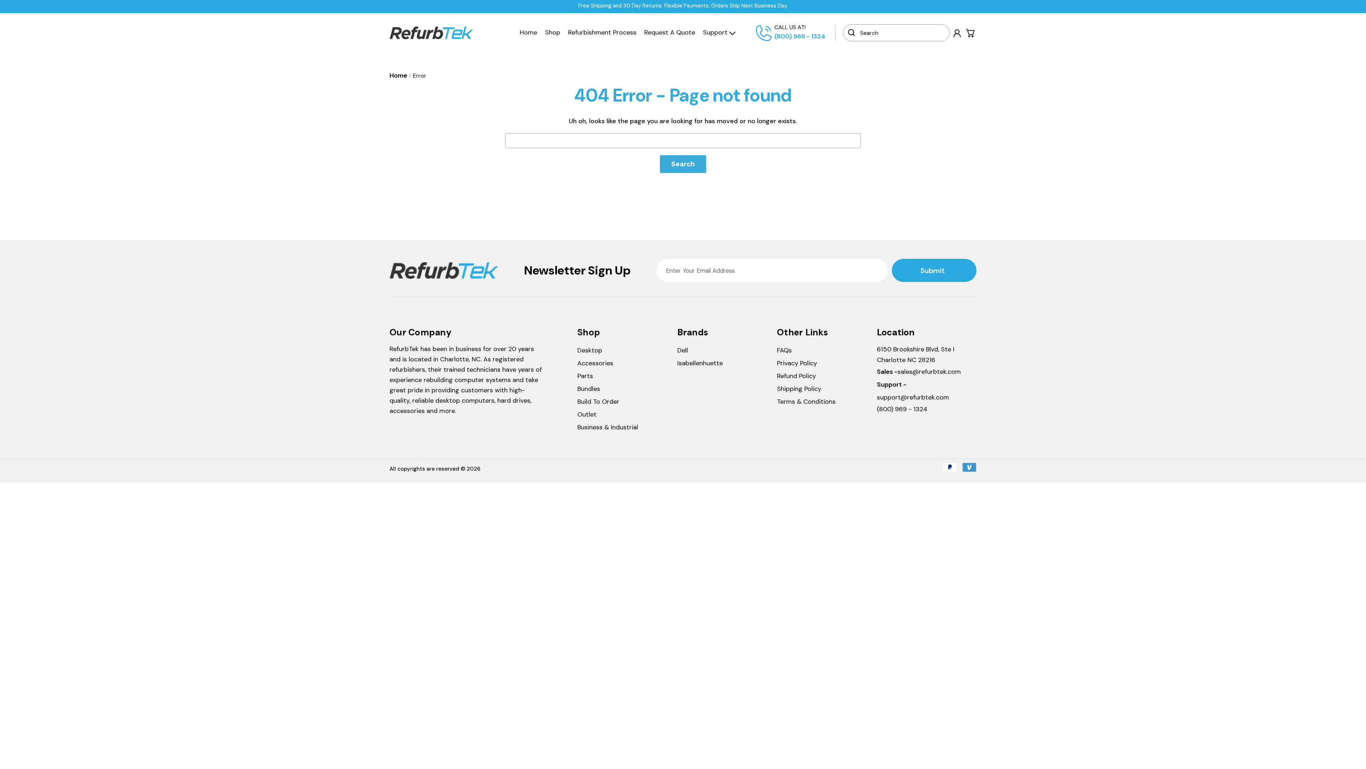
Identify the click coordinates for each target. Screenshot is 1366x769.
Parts (585, 376)
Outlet (587, 414)
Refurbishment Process (602, 32)
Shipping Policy (799, 388)
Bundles (588, 388)
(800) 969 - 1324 (799, 36)
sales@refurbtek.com (929, 371)
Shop (552, 32)
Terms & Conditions (806, 401)
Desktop (589, 350)
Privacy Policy (797, 363)
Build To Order (598, 401)
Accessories (595, 363)
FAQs (784, 350)
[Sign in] (957, 33)
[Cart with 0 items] (970, 33)
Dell (682, 350)
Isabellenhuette (700, 363)
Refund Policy (796, 376)
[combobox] (901, 33)
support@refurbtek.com (913, 397)
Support (715, 32)
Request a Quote (669, 32)
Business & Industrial (607, 427)
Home (528, 32)
